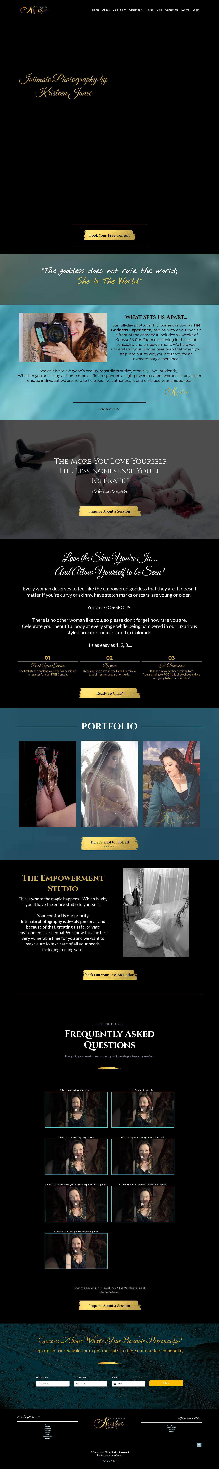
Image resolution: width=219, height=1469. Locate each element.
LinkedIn (171, 1429)
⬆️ (199, 1444)
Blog (47, 1434)
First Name (42, 1377)
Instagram (171, 1427)
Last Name (80, 1377)
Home (47, 1425)
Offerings (47, 1430)
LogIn (47, 1438)
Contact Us (47, 1436)
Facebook (171, 1426)
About (47, 1427)
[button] (124, 9)
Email (115, 1377)
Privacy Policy (109, 1461)
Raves (47, 1432)
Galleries (47, 1428)
